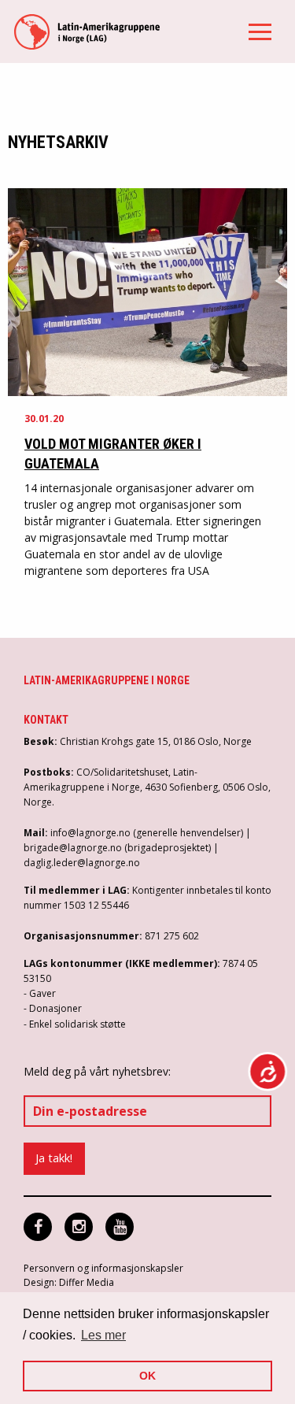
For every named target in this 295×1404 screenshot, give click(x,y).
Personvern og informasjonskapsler (103, 1268)
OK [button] (147, 1375)
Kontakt (46, 719)
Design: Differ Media (69, 1282)
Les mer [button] (103, 1335)
